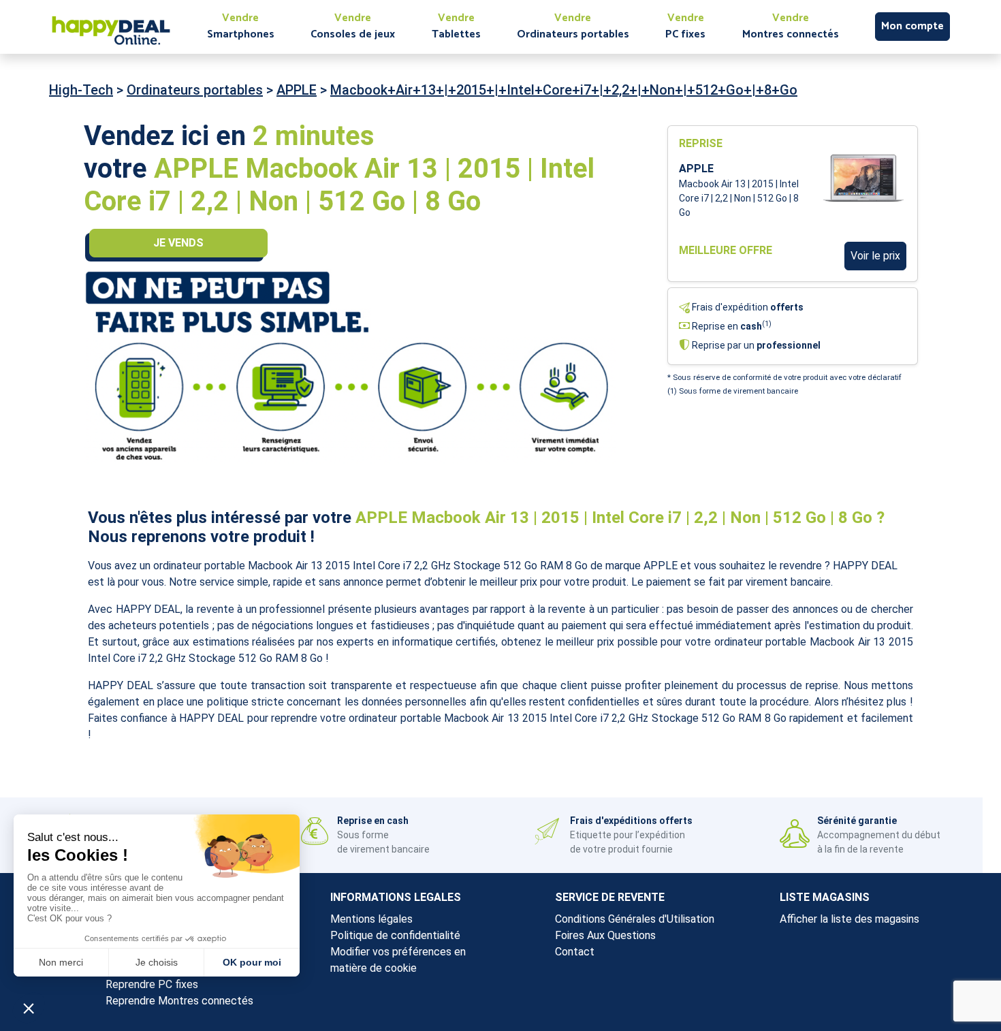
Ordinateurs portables (195, 90)
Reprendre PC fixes (152, 984)
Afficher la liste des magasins (849, 919)
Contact (574, 951)
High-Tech (81, 90)
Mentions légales (371, 919)
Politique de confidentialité (395, 935)
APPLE (296, 90)
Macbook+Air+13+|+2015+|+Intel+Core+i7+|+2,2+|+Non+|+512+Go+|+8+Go (563, 90)
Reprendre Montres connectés (179, 1000)
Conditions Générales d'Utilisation (634, 919)
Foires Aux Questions (605, 935)
